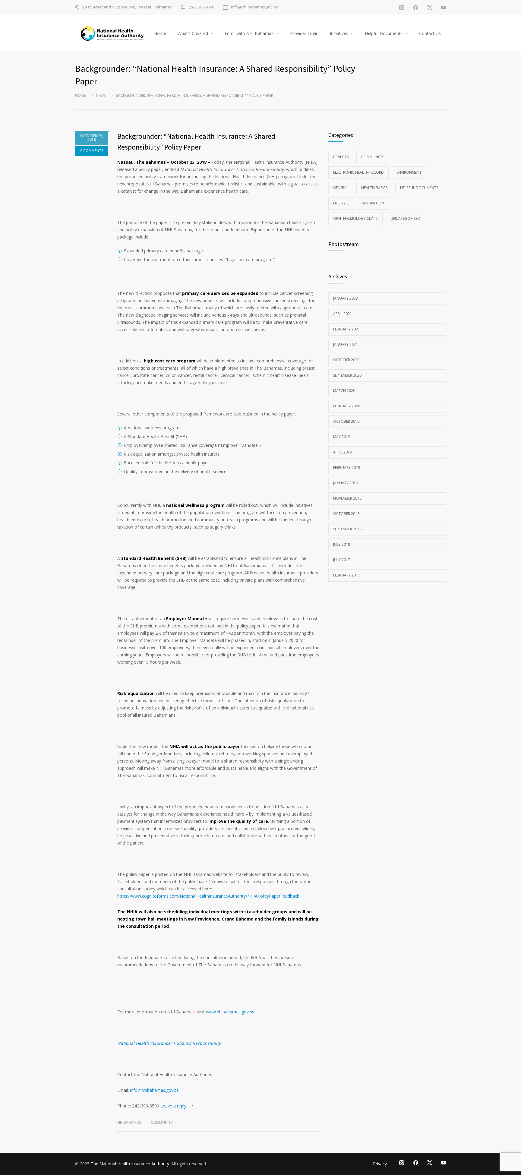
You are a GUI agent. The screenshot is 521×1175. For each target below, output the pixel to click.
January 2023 (345, 298)
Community (162, 1122)
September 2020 (347, 375)
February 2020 (346, 406)
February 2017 (346, 575)
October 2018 (346, 513)
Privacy (380, 1164)
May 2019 (341, 436)
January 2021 (345, 344)
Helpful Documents (384, 33)
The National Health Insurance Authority (130, 1164)
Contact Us (430, 33)
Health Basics (374, 187)
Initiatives (339, 33)
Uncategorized (405, 218)
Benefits (341, 157)
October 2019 (346, 421)
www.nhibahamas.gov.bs (230, 1012)
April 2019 (342, 452)
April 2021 (342, 313)
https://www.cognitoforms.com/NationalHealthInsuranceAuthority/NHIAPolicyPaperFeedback (208, 896)
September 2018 (347, 529)
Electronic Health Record (358, 172)
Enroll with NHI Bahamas (249, 33)
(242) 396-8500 (201, 7)
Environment (409, 172)
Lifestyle (341, 203)
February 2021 (346, 329)
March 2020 (344, 390)
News (101, 95)
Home (160, 33)
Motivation (373, 203)
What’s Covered (193, 33)
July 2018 (341, 544)
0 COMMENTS (91, 150)
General (341, 187)
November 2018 (347, 498)
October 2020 (346, 359)
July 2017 (341, 559)
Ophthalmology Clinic (355, 218)
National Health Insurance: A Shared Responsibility (169, 1043)
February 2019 (346, 467)
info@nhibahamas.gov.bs (254, 7)
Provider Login (304, 33)
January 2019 (345, 482)
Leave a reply (173, 1106)
